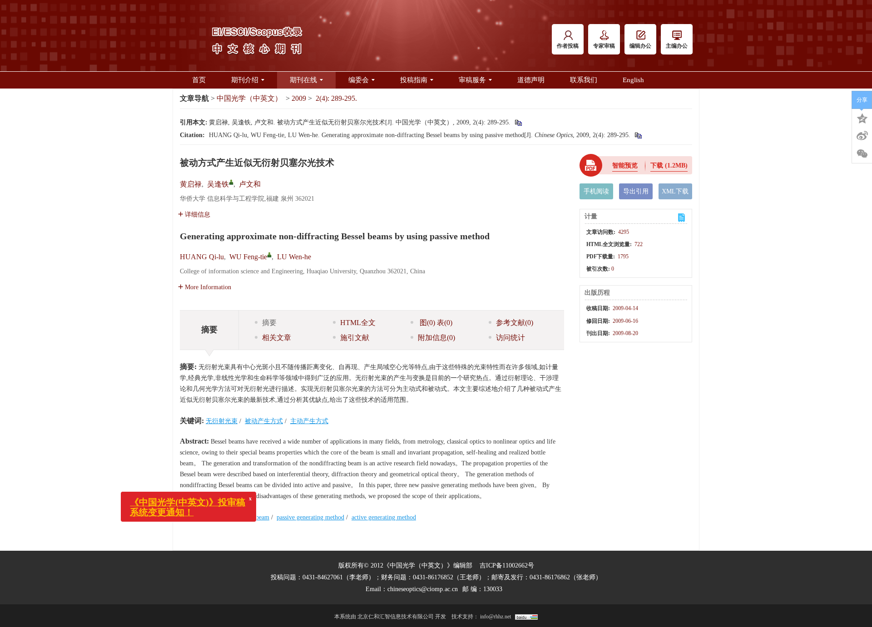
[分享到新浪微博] (862, 135)
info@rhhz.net (495, 616)
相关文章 (276, 337)
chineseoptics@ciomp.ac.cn (422, 589)
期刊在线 (303, 80)
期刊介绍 (244, 80)
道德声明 (531, 80)
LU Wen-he (294, 257)
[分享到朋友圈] (862, 154)
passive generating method (310, 517)
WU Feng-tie (248, 257)
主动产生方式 (309, 421)
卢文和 (250, 184)
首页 (199, 80)
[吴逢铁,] (231, 182)
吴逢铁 (218, 184)
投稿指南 (413, 80)
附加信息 (436, 337)
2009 (299, 98)
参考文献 (514, 322)
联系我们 (583, 80)
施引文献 (354, 337)
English (633, 80)
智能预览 (625, 165)
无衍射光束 (222, 421)
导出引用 (636, 191)
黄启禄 (191, 184)
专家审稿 (604, 46)
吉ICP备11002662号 (507, 565)
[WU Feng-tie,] (269, 254)
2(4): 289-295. (336, 98)
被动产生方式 (264, 421)
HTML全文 (358, 322)
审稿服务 (472, 80)
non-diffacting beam (243, 517)
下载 (669, 165)
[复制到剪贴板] (518, 122)
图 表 (435, 322)
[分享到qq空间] (862, 117)
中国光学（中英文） (249, 98)
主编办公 (677, 46)
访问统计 (510, 337)
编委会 (358, 80)
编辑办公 (640, 46)
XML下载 (675, 191)
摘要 (269, 322)
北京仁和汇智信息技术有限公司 (395, 616)
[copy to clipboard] (638, 135)
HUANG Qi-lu (202, 257)
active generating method (384, 517)
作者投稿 (568, 46)
